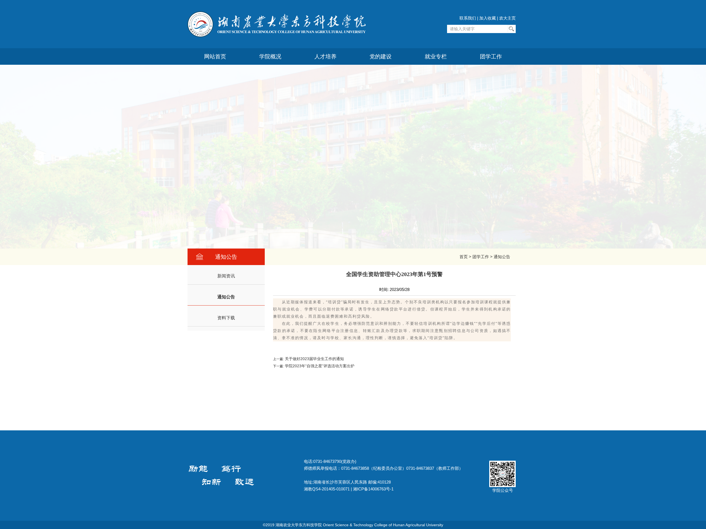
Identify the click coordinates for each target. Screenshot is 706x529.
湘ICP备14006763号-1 (373, 489)
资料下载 (226, 317)
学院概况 (270, 56)
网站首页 (215, 56)
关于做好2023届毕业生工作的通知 (314, 359)
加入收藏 (487, 18)
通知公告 (502, 256)
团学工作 (491, 56)
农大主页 (507, 18)
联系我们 (467, 18)
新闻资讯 (226, 276)
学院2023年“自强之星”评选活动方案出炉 (319, 366)
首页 (463, 256)
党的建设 (381, 56)
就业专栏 (436, 56)
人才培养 (325, 56)
